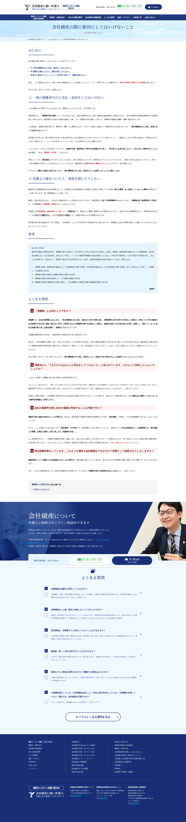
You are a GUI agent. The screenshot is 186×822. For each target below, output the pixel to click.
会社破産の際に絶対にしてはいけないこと (129, 752)
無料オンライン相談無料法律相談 (38, 17)
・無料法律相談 (40, 742)
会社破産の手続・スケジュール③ (83, 755)
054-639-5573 (77, 796)
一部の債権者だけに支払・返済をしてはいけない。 (52, 68)
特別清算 (118, 765)
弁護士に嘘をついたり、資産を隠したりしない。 (52, 71)
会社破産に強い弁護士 (34, 39)
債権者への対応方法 (41, 489)
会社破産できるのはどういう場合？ (84, 745)
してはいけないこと (54, 39)
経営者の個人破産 (78, 765)
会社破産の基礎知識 (93, 17)
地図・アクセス (124, 17)
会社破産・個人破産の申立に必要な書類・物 (130, 758)
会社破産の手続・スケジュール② (83, 752)
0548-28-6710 (103, 798)
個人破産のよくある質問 (80, 768)
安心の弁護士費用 (75, 17)
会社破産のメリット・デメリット (83, 758)
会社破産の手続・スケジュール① (83, 748)
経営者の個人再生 (78, 772)
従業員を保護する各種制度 (124, 745)
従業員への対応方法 (121, 742)
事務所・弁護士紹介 (57, 17)
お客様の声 (137, 17)
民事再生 (118, 768)
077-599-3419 (134, 803)
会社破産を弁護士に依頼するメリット (127, 755)
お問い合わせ (150, 17)
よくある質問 (109, 17)
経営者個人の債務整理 (79, 762)
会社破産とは (76, 742)
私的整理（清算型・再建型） (124, 772)
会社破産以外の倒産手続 (123, 762)
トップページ (32, 768)
